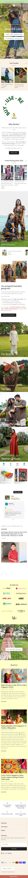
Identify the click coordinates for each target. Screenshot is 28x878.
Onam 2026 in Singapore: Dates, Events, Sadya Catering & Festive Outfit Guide (12, 777)
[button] (14, 876)
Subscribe (14, 848)
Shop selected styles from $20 (14, 52)
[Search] (4, 5)
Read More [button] (7, 517)
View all (14, 65)
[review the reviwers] (5, 507)
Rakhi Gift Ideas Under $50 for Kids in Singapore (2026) (14, 686)
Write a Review (17, 492)
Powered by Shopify (11, 872)
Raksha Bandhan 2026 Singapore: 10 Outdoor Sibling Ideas (13, 727)
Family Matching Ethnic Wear (14, 161)
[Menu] (1, 5)
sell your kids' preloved (14, 649)
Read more (3, 701)
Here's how (14, 152)
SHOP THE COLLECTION (8, 315)
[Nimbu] (14, 5)
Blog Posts (14, 665)
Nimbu (5, 872)
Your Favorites (14, 63)
